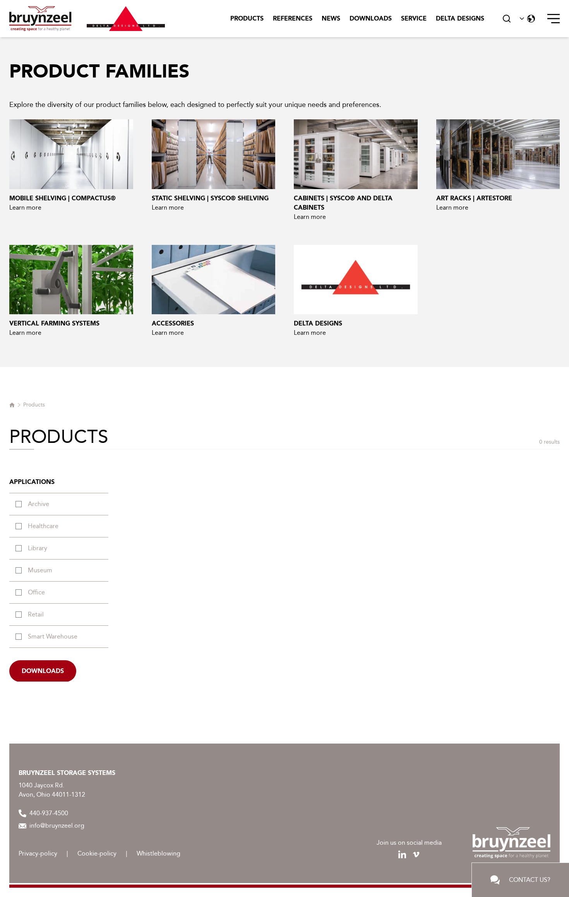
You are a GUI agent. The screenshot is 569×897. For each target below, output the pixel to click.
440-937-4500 (48, 813)
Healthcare (43, 526)
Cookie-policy (97, 853)
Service (414, 18)
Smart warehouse (52, 636)
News (331, 18)
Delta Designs (460, 18)
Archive (38, 504)
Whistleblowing (158, 853)
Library (37, 548)
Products (247, 18)
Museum (40, 570)
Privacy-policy (38, 853)
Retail (36, 614)
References (292, 18)
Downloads (371, 18)
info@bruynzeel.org (56, 825)
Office (36, 592)
